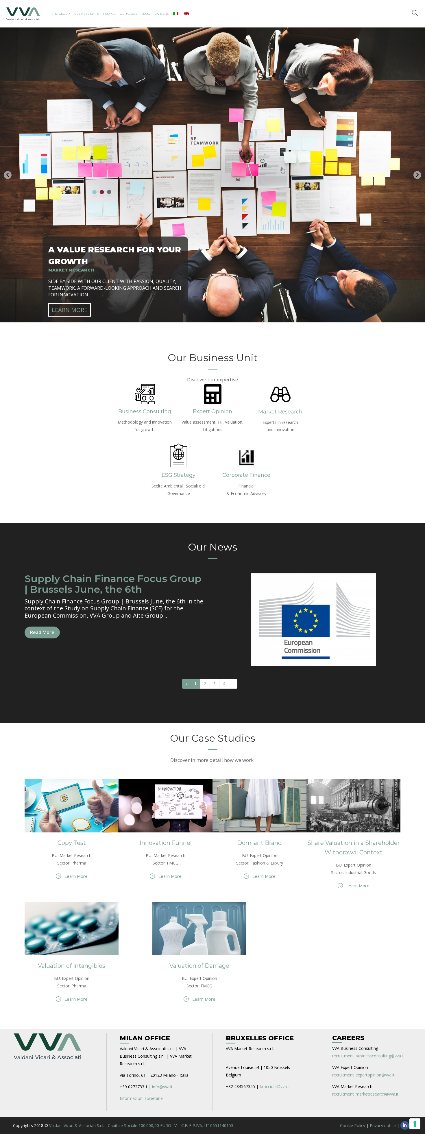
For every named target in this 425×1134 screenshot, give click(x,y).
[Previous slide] (8, 175)
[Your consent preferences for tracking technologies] (414, 1123)
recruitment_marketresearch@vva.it (365, 1094)
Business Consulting (144, 411)
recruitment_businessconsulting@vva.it (368, 1056)
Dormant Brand (259, 842)
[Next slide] (417, 175)
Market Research (280, 412)
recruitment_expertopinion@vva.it (363, 1075)
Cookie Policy (352, 1125)
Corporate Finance (246, 475)
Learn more (69, 310)
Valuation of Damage (199, 965)
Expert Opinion (212, 411)
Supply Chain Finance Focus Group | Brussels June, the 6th (113, 583)
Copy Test (72, 842)
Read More (42, 632)
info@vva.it (162, 1086)
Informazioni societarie (141, 1098)
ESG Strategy (178, 475)
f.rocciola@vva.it (275, 1086)
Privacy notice (383, 1125)
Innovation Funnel (166, 842)
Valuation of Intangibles (71, 965)
